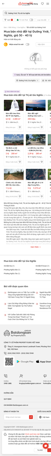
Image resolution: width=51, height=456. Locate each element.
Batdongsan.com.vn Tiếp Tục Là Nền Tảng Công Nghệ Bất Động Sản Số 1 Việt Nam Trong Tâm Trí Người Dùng (21, 294)
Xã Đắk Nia (9, 266)
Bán (5, 27)
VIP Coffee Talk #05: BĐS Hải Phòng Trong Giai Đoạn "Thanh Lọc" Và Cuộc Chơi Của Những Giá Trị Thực (21, 316)
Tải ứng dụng (32, 4)
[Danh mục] (3, 4)
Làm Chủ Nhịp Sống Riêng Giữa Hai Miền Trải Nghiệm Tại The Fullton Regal (21, 305)
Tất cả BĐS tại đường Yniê (36, 27)
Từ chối (40, 450)
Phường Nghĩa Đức (12, 270)
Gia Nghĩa (21, 27)
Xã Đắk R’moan (42, 266)
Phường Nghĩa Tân (12, 273)
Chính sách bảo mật (32, 434)
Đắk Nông (12, 27)
